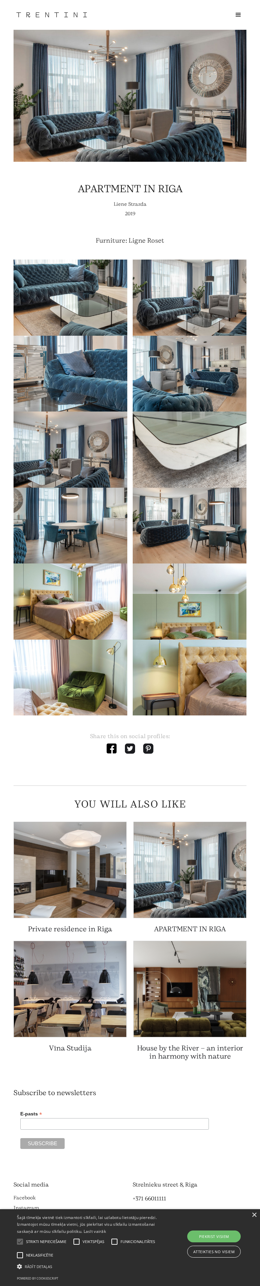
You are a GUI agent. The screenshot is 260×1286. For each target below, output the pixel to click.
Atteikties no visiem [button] (214, 1251)
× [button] (254, 1215)
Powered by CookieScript (37, 1278)
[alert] (130, 1247)
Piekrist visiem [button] (214, 1236)
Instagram (26, 1208)
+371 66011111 (149, 1198)
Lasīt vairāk (95, 1231)
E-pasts (31, 1114)
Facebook (25, 1198)
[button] (238, 15)
